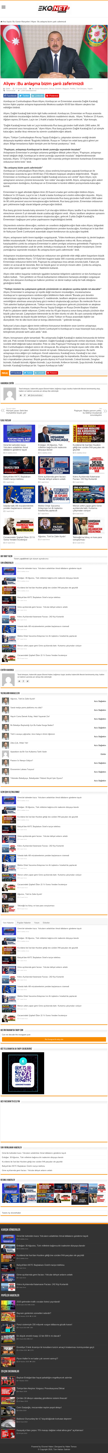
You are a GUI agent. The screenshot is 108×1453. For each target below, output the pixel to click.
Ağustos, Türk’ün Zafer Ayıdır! (52, 536)
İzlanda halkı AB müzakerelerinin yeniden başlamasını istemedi (18, 507)
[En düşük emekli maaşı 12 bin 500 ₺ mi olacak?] (8, 1339)
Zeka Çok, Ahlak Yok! (19, 743)
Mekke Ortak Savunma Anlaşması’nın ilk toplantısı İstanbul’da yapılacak (50, 508)
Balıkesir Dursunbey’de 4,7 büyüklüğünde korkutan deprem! (44, 1419)
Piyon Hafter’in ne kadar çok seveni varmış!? (37, 1358)
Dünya (51, 89)
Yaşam (90, 89)
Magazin (65, 89)
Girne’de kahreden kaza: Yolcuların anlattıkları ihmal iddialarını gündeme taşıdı (15, 447)
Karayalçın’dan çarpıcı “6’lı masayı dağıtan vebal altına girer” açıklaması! (50, 1430)
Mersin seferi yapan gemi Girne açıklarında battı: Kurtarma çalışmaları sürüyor (87, 508)
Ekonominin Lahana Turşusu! (22, 769)
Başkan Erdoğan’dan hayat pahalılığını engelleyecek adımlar (44, 1377)
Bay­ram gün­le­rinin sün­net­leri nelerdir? (34, 1313)
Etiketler (46, 923)
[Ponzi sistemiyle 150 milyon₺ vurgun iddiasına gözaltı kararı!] (8, 1328)
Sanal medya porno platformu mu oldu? (26, 708)
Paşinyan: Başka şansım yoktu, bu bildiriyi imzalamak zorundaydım (88, 412)
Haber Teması (71, 1447)
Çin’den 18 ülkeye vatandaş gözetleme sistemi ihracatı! (42, 1398)
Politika (73, 89)
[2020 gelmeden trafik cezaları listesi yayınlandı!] (8, 1305)
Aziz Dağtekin (100, 701)
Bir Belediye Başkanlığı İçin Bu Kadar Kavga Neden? (32, 725)
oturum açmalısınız (41, 559)
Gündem (58, 89)
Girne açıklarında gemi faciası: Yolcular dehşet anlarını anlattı (52, 477)
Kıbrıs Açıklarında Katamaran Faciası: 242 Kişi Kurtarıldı (86, 477)
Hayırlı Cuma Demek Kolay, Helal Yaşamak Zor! (30, 716)
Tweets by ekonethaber (11, 1213)
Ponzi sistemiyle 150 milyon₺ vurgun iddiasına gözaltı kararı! (44, 1324)
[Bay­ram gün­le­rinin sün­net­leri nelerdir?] (8, 1316)
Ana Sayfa (6, 22)
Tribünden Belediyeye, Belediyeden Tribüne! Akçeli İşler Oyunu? (36, 778)
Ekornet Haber (47, 1447)
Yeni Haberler (8, 923)
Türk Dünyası (81, 89)
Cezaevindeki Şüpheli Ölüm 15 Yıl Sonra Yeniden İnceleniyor (19, 538)
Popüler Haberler (24, 923)
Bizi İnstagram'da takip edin (54, 1039)
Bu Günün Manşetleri (21, 22)
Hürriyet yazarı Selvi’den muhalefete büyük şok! (17, 411)
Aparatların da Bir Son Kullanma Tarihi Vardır (28, 752)
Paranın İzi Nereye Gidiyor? (21, 760)
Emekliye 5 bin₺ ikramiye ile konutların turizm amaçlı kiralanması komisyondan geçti (55, 1347)
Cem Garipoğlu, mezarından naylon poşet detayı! (39, 1407)
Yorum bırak (10, 91)
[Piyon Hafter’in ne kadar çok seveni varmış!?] (8, 1362)
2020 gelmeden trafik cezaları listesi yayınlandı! (38, 1301)
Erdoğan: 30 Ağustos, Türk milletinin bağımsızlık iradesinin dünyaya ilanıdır (52, 447)
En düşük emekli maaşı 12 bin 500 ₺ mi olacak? (39, 1336)
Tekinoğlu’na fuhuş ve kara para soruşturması (36, 906)
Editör (8, 89)
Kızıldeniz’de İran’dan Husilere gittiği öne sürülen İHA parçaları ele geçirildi (88, 447)
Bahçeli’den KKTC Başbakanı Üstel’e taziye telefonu (17, 477)
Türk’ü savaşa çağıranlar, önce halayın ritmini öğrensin (32, 734)
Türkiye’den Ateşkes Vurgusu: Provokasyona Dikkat (40, 1388)
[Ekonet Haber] (54, 8)
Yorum (36, 923)
